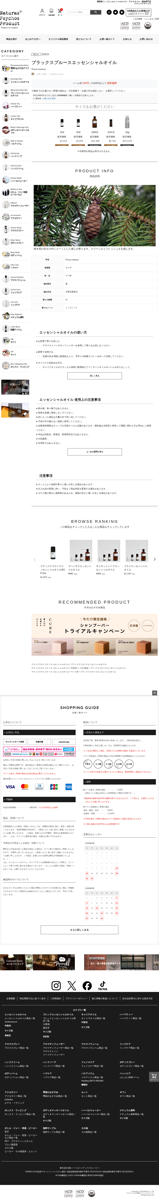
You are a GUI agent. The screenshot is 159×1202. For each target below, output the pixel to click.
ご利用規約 (55, 998)
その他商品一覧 (89, 1132)
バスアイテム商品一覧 (92, 1077)
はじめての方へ (32, 39)
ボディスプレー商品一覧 (132, 1066)
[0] (60, 12)
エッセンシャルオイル (59, 664)
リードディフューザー (54, 1054)
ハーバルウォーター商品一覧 (95, 1114)
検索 (95, 12)
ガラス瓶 (9, 1148)
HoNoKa (9, 1099)
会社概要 (138, 19)
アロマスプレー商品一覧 (17, 1048)
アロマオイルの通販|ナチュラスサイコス (140, 1193)
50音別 (74, 668)
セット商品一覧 (89, 1096)
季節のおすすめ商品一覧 (55, 1096)
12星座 (46, 1024)
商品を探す (11, 39)
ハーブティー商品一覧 (130, 1018)
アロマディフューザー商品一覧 (58, 1048)
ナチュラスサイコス (40, 664)
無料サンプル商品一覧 (54, 1132)
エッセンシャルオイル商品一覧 (20, 1018)
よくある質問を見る (94, 452)
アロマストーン (50, 1051)
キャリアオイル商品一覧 (93, 1018)
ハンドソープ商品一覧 (54, 1066)
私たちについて (83, 39)
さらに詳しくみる (79, 929)
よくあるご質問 (152, 19)
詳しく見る (94, 376)
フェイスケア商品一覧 (92, 1066)
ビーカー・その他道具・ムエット (21, 1151)
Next (155, 559)
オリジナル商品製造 (58, 39)
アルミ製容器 (11, 1144)
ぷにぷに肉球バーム (129, 1077)
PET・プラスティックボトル (19, 1141)
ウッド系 (74, 672)
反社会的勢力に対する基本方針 (137, 998)
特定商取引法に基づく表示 (33, 998)
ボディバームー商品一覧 (17, 1077)
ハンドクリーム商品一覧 (17, 1066)
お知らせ (127, 39)
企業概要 (10, 998)
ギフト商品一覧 (127, 1096)
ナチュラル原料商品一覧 (132, 1114)
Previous (35, 560)
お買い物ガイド (107, 39)
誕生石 (46, 1028)
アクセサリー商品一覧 (15, 1096)
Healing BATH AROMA (92, 1080)
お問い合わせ (146, 39)
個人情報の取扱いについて (105, 998)
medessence (11, 1021)
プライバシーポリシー (76, 998)
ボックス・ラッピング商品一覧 (20, 1114)
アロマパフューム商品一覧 (94, 1048)
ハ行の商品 (83, 668)
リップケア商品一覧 (129, 1048)
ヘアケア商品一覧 (51, 1077)
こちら (36, 760)
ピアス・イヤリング (14, 1103)
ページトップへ (154, 693)
